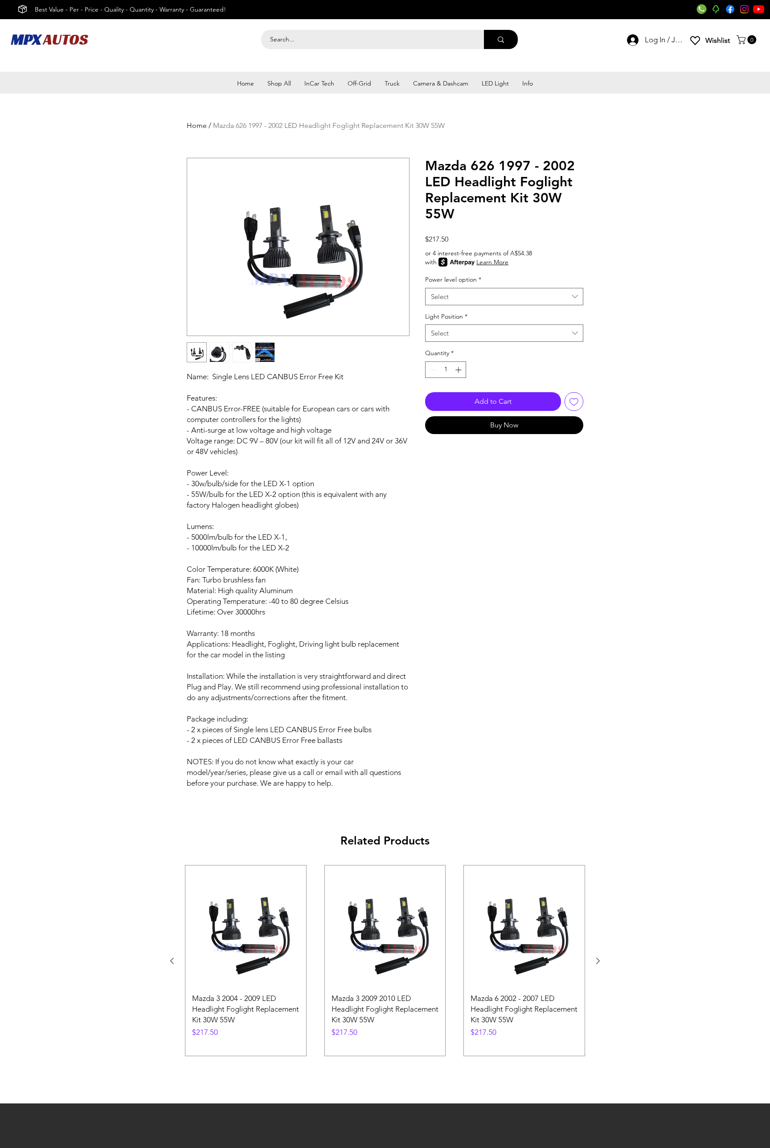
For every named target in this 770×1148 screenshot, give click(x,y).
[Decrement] (432, 369)
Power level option (453, 279)
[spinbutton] (446, 369)
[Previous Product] (172, 960)
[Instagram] (744, 9)
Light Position (446, 316)
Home (197, 125)
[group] (385, 960)
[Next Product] (598, 960)
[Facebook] (730, 9)
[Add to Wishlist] (574, 401)
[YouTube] (758, 9)
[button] (747, 39)
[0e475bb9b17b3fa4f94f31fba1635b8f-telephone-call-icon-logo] (701, 9)
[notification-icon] (715, 9)
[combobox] (504, 296)
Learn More (492, 262)
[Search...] (501, 39)
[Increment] (459, 369)
